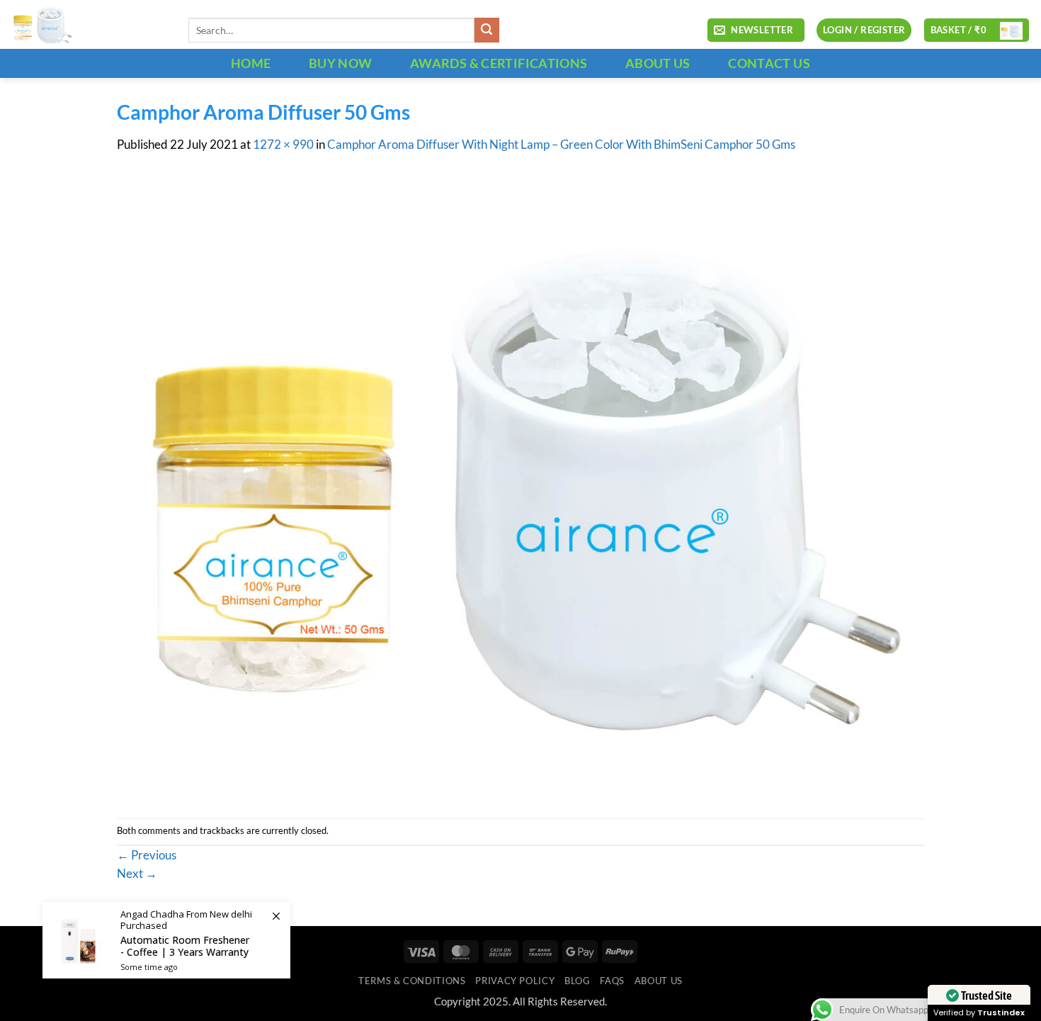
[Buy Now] (166, 940)
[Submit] (486, 30)
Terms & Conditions (411, 980)
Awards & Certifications (498, 63)
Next (137, 874)
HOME (251, 63)
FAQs (612, 980)
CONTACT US (769, 63)
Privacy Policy (514, 980)
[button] (755, 30)
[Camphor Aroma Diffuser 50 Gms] (520, 485)
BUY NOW (340, 63)
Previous (146, 855)
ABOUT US (657, 63)
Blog (577, 980)
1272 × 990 (283, 144)
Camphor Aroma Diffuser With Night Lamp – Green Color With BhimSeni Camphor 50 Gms (561, 144)
